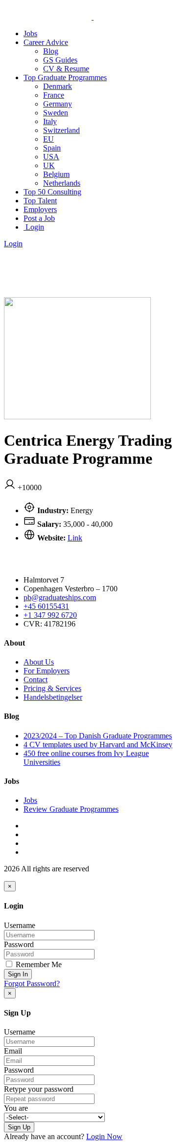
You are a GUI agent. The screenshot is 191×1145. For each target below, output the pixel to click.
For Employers (47, 671)
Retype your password (38, 1089)
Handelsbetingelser (53, 697)
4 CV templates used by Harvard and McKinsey (98, 744)
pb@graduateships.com (60, 597)
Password (19, 944)
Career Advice (46, 42)
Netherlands (61, 183)
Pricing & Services (52, 688)
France (53, 95)
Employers (40, 209)
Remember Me (38, 964)
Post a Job (39, 218)
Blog (50, 51)
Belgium (56, 174)
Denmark (57, 86)
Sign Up (19, 1127)
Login (34, 227)
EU (48, 139)
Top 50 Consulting (52, 192)
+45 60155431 (46, 606)
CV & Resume (66, 69)
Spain (52, 148)
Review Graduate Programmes (71, 809)
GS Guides (60, 60)
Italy (50, 121)
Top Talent (40, 200)
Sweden (55, 112)
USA (51, 156)
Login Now (104, 1136)
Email (13, 1051)
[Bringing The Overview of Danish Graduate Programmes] (92, 17)
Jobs (30, 33)
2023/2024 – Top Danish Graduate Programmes (98, 736)
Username (19, 925)
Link (75, 538)
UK (49, 165)
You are (16, 1108)
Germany (57, 104)
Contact (36, 679)
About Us (39, 662)
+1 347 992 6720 (50, 615)
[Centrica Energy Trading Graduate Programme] (77, 416)
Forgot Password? (32, 983)
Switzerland (61, 130)
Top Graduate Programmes (65, 77)
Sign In (18, 974)
